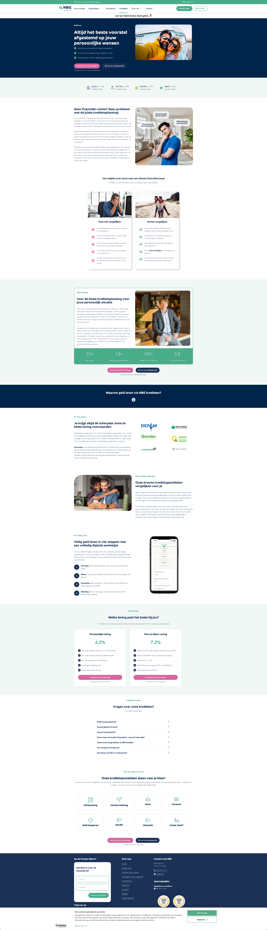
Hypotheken (94, 8)
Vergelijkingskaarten (128, 898)
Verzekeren (111, 8)
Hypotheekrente (127, 881)
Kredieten (123, 8)
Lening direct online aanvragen (87, 66)
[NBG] (65, 8)
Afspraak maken (184, 8)
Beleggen (125, 894)
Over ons (135, 8)
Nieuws (149, 8)
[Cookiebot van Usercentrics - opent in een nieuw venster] (61, 925)
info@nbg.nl (160, 874)
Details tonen (80, 926)
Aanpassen (201, 920)
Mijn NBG (201, 8)
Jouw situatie (79, 8)
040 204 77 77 (161, 870)
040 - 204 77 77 (188, 2)
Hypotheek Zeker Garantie (130, 872)
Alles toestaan (202, 913)
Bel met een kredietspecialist (114, 66)
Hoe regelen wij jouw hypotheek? (132, 877)
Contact (124, 864)
